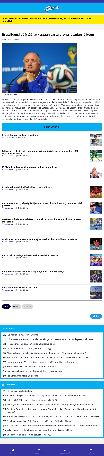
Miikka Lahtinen (9, 137)
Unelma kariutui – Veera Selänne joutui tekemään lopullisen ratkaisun (39, 239)
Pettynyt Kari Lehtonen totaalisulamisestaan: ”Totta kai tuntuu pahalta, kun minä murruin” (50, 404)
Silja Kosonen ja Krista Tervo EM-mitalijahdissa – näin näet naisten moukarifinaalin (46, 395)
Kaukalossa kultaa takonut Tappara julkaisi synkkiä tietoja (33, 271)
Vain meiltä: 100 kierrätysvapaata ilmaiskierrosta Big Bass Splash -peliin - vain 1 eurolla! (47, 19)
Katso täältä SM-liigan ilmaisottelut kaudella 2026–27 (30, 255)
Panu (4, 39)
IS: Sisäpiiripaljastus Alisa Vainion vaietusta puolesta (29, 167)
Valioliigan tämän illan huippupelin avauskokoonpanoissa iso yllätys (39, 430)
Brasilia (16, 306)
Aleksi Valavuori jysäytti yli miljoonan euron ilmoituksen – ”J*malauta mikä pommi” (42, 204)
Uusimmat (10, 328)
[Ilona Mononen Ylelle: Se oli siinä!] (96, 292)
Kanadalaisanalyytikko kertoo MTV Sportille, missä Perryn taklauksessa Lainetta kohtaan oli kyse (53, 416)
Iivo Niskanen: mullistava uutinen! (20, 135)
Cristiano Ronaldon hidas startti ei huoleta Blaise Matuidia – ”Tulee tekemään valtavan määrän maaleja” (52, 410)
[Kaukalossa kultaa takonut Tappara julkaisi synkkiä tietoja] (96, 276)
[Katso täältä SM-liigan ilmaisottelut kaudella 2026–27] (96, 260)
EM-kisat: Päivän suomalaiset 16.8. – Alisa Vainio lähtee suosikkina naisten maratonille (41, 220)
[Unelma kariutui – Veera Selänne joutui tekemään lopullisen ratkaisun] (96, 244)
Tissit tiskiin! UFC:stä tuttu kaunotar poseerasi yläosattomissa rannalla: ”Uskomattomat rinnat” (52, 425)
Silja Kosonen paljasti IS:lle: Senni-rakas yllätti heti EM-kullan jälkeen (39, 421)
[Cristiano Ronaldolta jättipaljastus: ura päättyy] (96, 192)
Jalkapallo (27, 306)
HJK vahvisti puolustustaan (19, 391)
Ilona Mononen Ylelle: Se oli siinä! (19, 287)
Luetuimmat (11, 384)
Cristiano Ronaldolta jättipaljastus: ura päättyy (27, 187)
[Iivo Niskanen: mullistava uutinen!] (96, 140)
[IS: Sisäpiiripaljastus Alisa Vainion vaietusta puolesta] (96, 172)
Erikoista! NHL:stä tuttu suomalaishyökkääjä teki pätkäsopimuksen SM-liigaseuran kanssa (40, 152)
